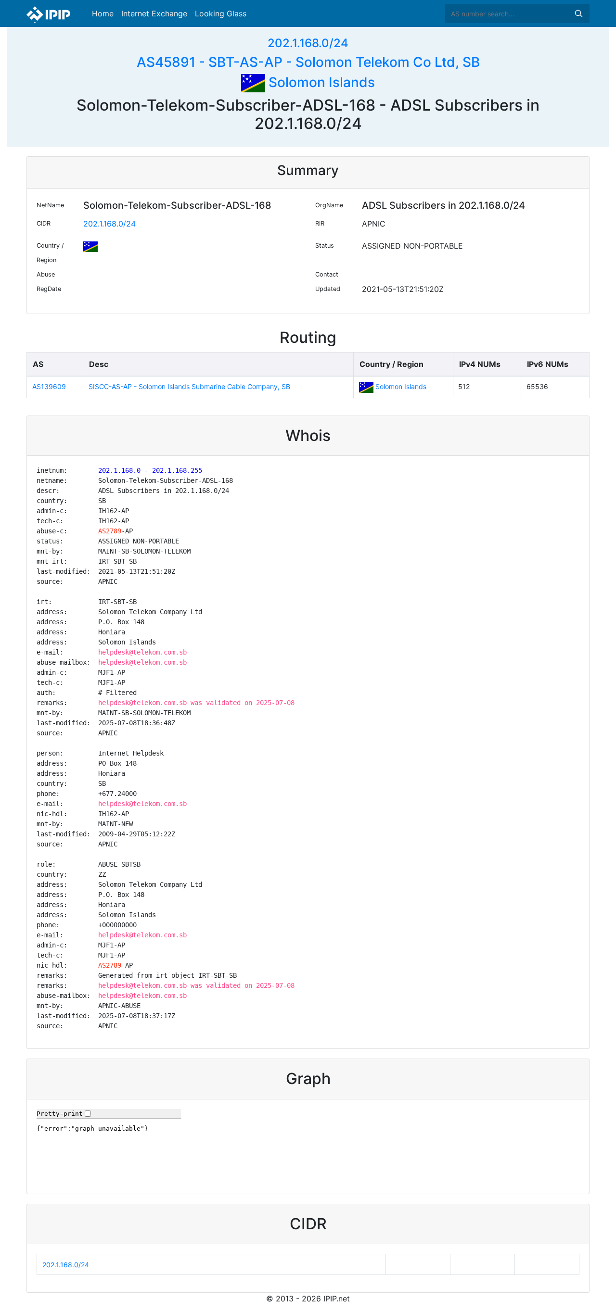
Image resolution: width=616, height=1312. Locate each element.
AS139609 (49, 386)
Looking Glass (220, 13)
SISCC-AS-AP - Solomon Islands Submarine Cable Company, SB (189, 386)
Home (103, 13)
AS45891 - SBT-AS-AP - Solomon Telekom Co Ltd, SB (308, 62)
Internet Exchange (154, 13)
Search (578, 13)
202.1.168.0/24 (308, 43)
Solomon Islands (320, 82)
